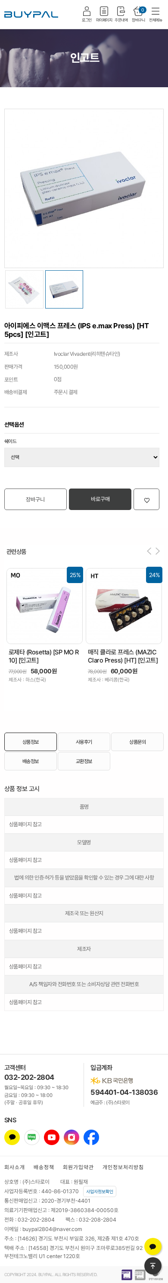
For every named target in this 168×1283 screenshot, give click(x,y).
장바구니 (35, 499)
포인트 (11, 379)
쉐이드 (10, 441)
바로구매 (100, 499)
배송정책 (44, 1167)
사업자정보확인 (99, 1191)
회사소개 (14, 1167)
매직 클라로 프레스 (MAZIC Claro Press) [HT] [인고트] (123, 656)
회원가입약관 (78, 1167)
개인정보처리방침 (123, 1167)
